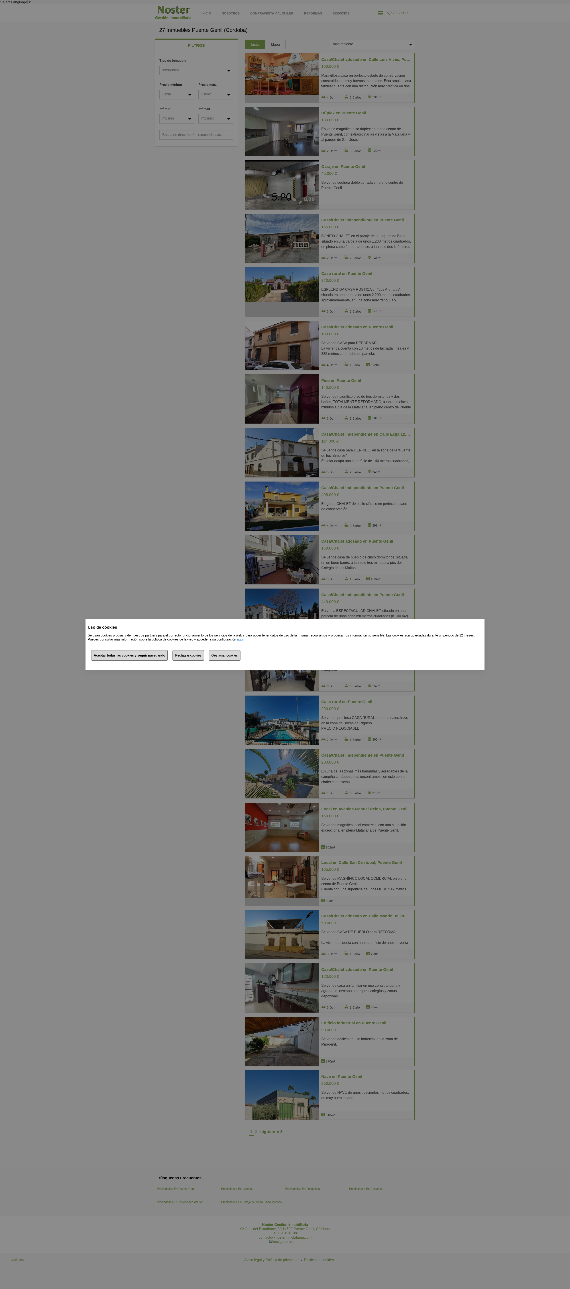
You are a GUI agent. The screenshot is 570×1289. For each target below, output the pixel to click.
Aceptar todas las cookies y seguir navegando (129, 655)
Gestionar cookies (224, 655)
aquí (240, 639)
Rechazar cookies (188, 655)
